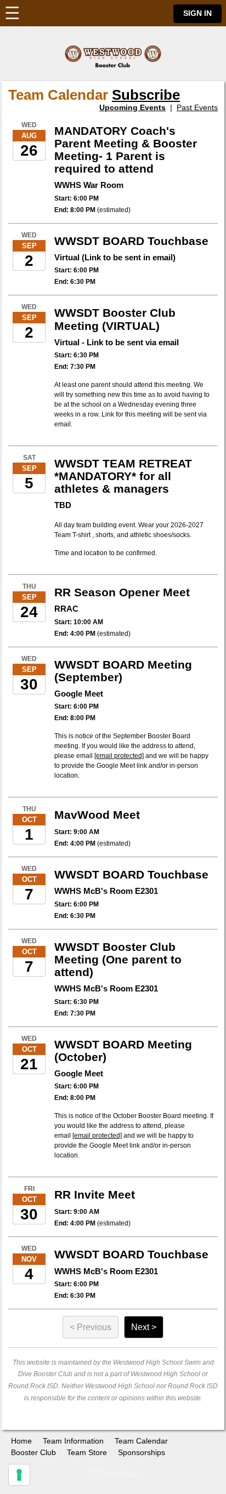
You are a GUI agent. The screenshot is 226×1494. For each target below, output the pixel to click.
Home (21, 1440)
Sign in (197, 13)
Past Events (197, 107)
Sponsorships (141, 1452)
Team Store (87, 1452)
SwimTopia (113, 1473)
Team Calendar (141, 1440)
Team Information (73, 1440)
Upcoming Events (132, 107)
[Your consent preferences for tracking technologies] (19, 1474)
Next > (143, 1327)
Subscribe (146, 95)
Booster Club (33, 1452)
